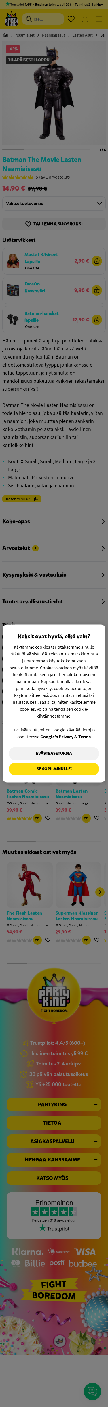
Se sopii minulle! (54, 769)
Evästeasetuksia (54, 753)
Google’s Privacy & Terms (65, 736)
